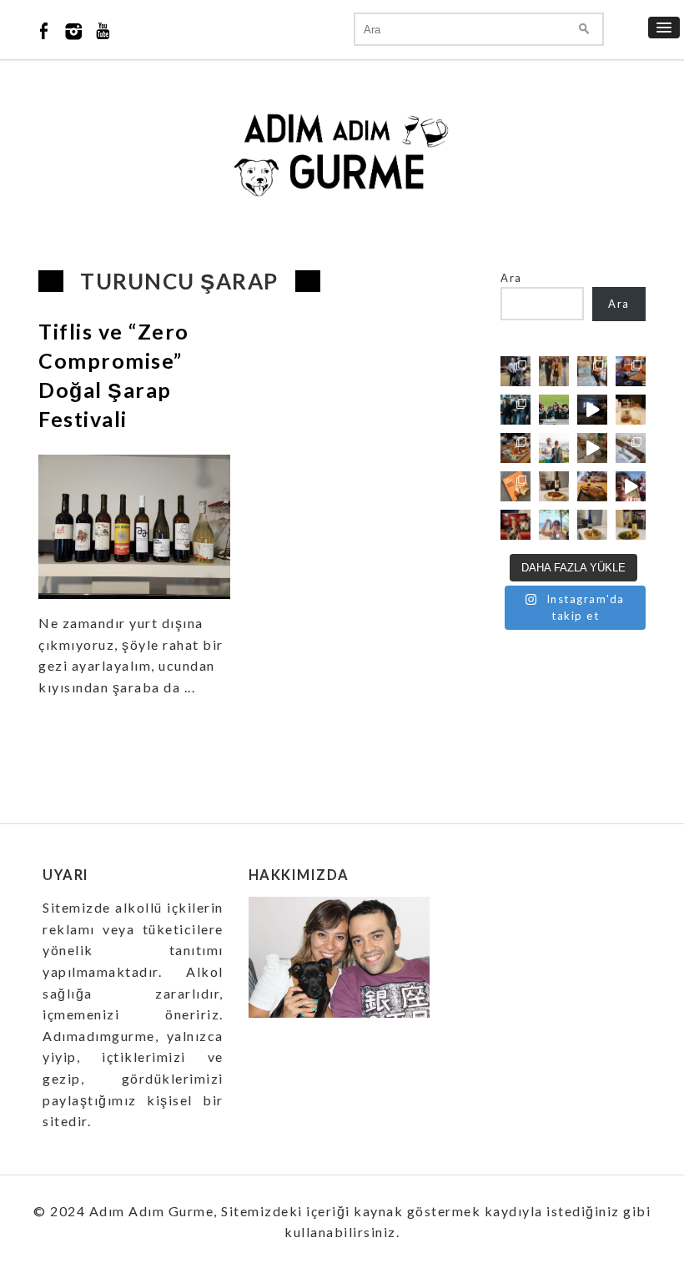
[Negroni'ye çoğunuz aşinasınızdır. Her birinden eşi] (515, 525)
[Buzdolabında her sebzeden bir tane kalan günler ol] (592, 525)
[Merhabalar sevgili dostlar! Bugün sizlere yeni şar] (554, 410)
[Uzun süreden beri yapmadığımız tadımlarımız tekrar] (554, 448)
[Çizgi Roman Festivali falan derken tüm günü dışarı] (554, 486)
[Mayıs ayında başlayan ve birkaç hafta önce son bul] (592, 371)
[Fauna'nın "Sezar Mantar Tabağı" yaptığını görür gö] (631, 448)
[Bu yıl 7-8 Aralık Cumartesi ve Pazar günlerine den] (554, 371)
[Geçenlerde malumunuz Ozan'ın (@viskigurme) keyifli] (631, 410)
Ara (511, 277)
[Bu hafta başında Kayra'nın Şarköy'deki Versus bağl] (631, 486)
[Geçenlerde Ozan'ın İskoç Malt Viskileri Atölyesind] (592, 410)
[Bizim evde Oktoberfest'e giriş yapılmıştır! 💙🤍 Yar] (592, 448)
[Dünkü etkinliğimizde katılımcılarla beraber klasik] (515, 448)
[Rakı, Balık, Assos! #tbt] (554, 525)
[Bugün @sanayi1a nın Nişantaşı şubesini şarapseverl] (515, 410)
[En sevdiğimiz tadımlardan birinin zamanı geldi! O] (515, 371)
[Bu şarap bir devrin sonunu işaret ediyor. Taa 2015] (631, 525)
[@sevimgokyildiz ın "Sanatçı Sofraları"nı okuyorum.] (515, 486)
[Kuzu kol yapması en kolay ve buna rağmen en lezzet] (592, 486)
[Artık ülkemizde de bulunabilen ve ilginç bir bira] (631, 371)
